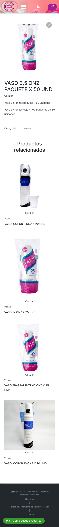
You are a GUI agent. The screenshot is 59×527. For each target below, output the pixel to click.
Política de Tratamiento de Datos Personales (29, 507)
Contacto (29, 514)
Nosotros (29, 499)
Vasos (27, 128)
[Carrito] (52, 7)
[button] (23, 6)
